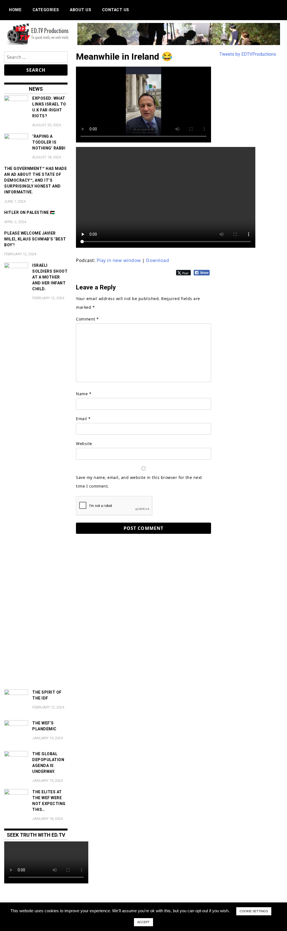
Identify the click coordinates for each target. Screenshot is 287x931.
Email (83, 418)
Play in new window (119, 260)
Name (83, 393)
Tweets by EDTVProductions (247, 54)
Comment (87, 319)
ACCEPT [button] (143, 922)
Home (15, 10)
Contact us (115, 10)
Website (84, 443)
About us (80, 10)
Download (157, 260)
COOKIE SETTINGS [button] (254, 911)
